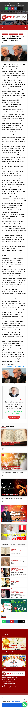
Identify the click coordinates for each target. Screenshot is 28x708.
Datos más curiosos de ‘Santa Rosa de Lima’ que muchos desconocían (18, 595)
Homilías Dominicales (7, 466)
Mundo (20, 34)
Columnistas (5, 34)
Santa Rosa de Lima (15, 570)
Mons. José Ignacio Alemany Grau (9, 475)
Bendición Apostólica (10, 5)
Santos (16, 494)
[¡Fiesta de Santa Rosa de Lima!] (5, 561)
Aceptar (14, 705)
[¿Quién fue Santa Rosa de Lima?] (5, 582)
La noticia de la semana (16, 569)
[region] (14, 701)
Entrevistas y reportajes (14, 442)
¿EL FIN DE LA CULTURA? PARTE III (13, 366)
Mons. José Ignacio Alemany (8, 468)
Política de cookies (15, 701)
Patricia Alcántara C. (7, 450)
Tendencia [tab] (21, 544)
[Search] (25, 27)
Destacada (13, 588)
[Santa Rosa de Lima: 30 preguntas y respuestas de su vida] (5, 572)
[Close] (26, 696)
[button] (2, 27)
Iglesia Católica (6, 444)
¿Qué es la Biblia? (7, 448)
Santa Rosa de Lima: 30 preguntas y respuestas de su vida (18, 574)
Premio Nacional (20, 5)
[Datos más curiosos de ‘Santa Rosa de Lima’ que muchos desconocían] (5, 593)
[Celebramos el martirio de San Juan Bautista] (14, 487)
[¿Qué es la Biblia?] (14, 437)
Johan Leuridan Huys (13, 34)
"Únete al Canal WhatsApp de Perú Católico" (15, 412)
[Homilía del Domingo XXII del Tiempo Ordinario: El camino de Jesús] (14, 461)
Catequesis (5, 442)
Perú (21, 468)
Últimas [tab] (5, 544)
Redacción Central (6, 501)
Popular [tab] (12, 544)
